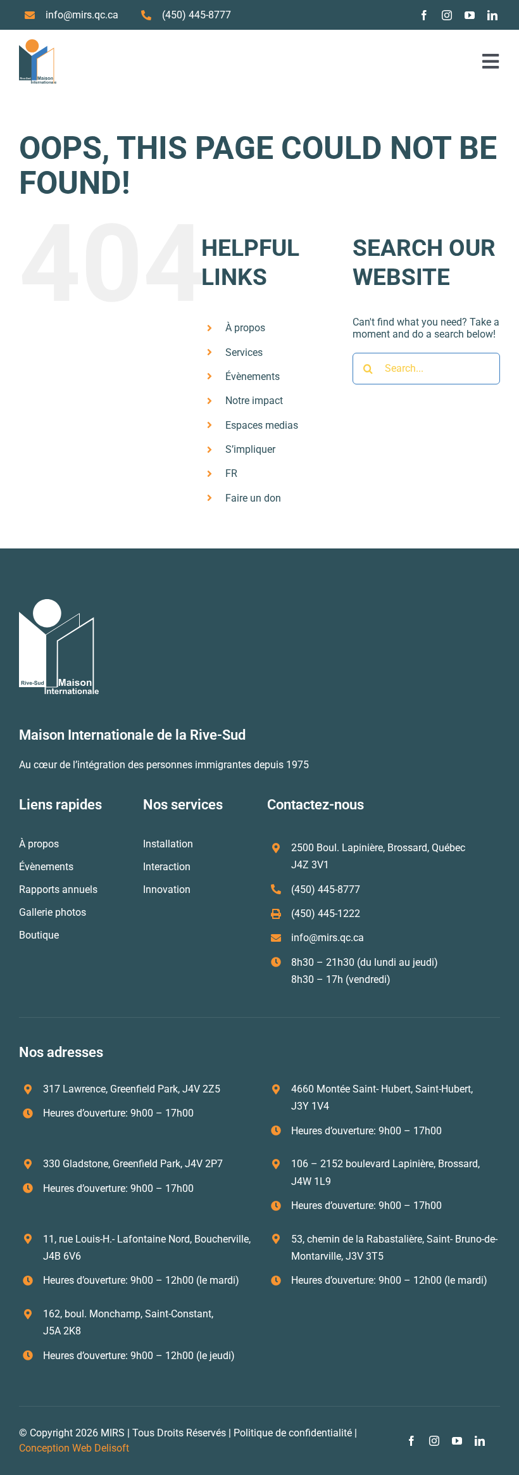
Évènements (252, 376)
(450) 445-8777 (196, 15)
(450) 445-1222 (325, 914)
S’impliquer (250, 449)
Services (244, 352)
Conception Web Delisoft (74, 1448)
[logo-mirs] (37, 44)
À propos (245, 328)
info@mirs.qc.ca (82, 15)
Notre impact (254, 401)
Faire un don (253, 498)
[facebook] (424, 15)
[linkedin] (492, 15)
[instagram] (447, 15)
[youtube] (470, 15)
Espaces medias (261, 425)
